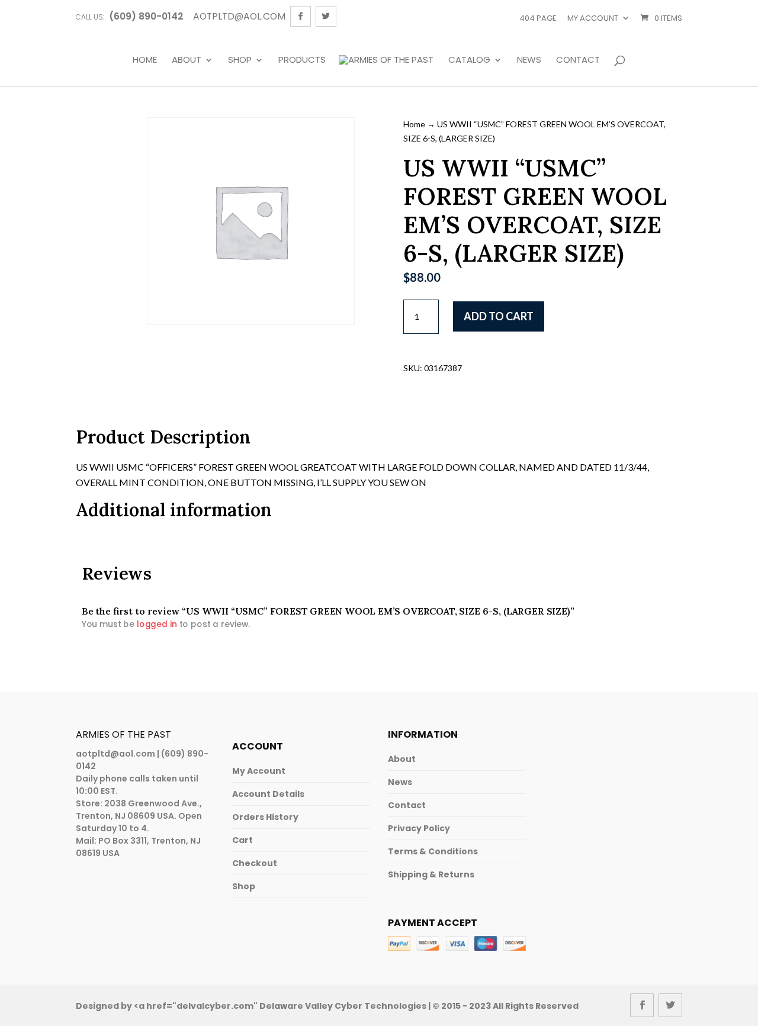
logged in (157, 624)
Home (145, 60)
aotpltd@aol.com (115, 754)
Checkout (254, 863)
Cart (242, 840)
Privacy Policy (419, 828)
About (186, 60)
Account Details (268, 794)
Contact (578, 60)
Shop (240, 60)
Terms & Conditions (433, 851)
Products (302, 60)
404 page (538, 18)
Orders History (265, 817)
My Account (258, 771)
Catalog (469, 60)
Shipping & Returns (431, 874)
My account (592, 18)
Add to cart (499, 316)
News (529, 60)
